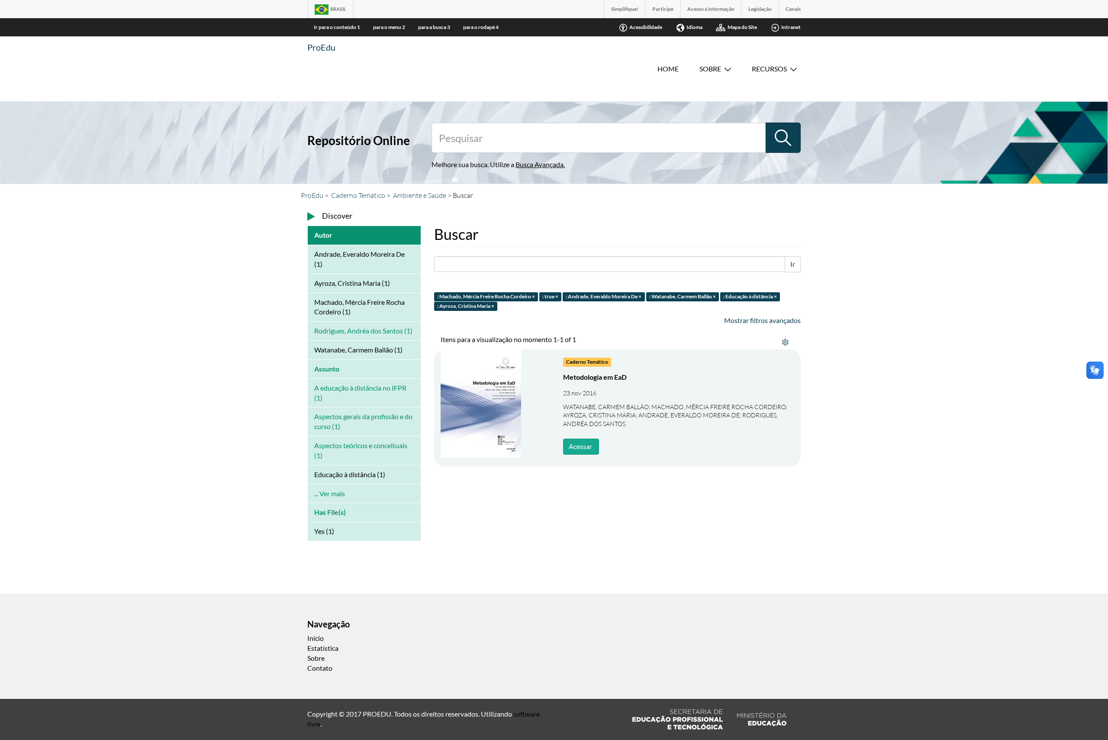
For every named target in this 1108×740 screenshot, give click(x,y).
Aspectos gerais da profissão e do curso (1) (363, 421)
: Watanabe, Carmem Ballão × (682, 296)
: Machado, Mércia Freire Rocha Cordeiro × (486, 296)
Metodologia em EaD (595, 377)
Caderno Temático (358, 195)
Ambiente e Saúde (419, 195)
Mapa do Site (742, 27)
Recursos (769, 69)
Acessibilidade (645, 27)
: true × (550, 296)
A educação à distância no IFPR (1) (360, 393)
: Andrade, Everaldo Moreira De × (603, 296)
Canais (793, 9)
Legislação (760, 9)
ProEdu (321, 47)
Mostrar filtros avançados (762, 320)
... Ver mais (329, 493)
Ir (792, 264)
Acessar (580, 446)
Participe (662, 9)
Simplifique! (624, 9)
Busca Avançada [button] (539, 164)
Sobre (710, 69)
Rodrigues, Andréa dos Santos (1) (363, 330)
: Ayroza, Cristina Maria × (465, 306)
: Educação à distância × (750, 296)
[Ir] (783, 138)
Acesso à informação (710, 9)
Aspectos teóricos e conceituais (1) (360, 450)
